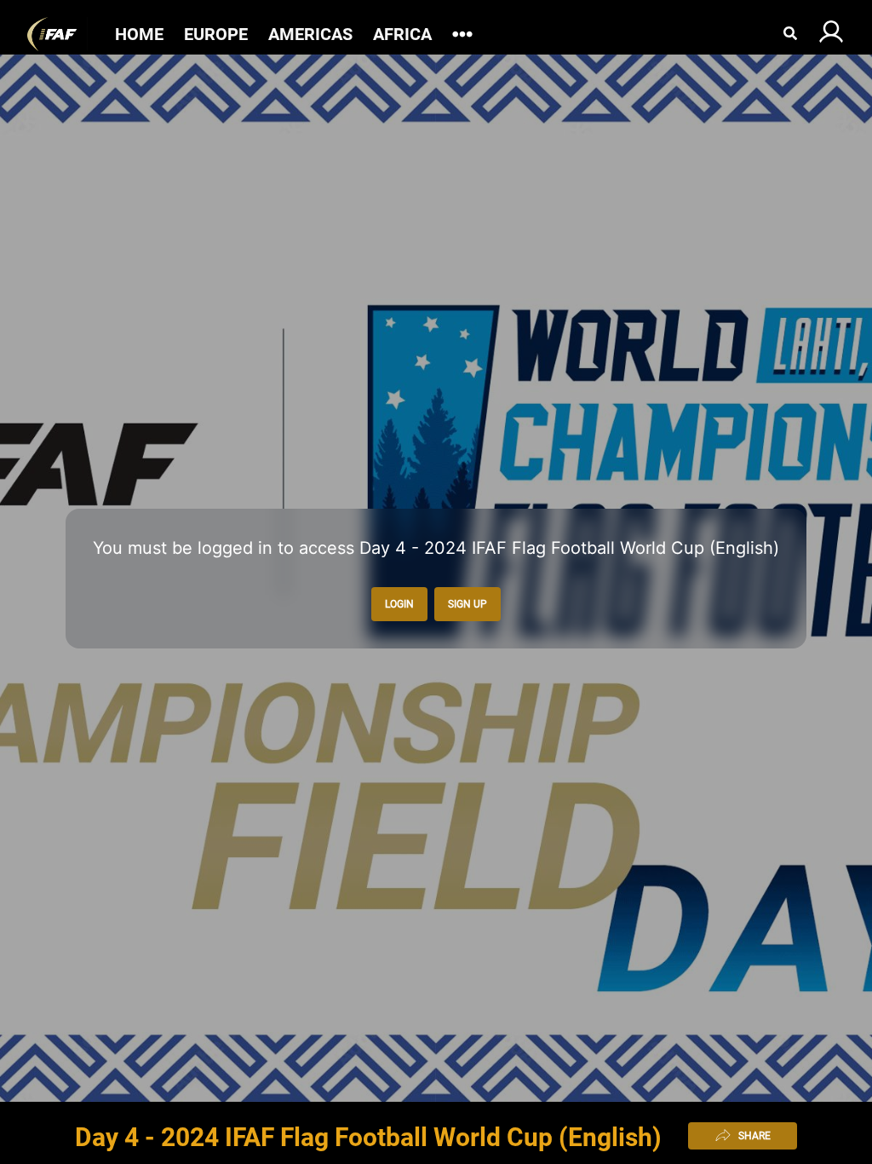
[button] (57, 34)
